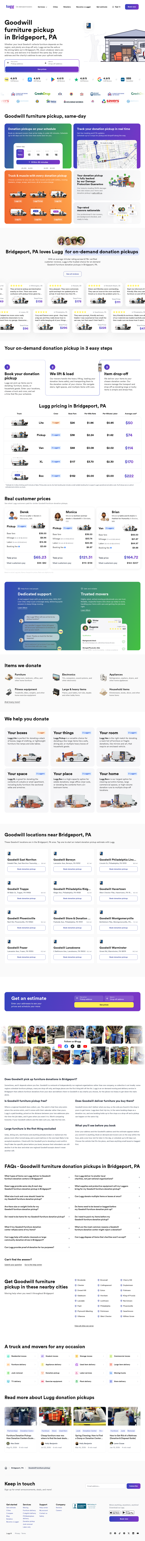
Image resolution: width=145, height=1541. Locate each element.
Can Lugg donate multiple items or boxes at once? (98, 1196)
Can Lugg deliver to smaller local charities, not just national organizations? (94, 1177)
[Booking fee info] (19, 546)
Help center (43, 1508)
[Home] (6, 1468)
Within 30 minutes (39, 162)
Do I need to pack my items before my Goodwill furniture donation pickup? (92, 1218)
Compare (9, 1513)
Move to (50, 61)
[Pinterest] (124, 1533)
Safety (41, 1516)
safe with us (97, 193)
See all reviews (72, 274)
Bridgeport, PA (17, 1468)
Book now (132, 7)
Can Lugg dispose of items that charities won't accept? (100, 1237)
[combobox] (23, 63)
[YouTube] (85, 1046)
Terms (23, 1533)
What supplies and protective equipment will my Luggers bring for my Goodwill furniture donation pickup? (101, 1187)
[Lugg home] (10, 7)
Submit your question (13, 1264)
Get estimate (102, 7)
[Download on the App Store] (114, 1512)
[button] (54, 294)
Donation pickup (29, 1521)
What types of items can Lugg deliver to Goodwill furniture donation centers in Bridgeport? (28, 1177)
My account (43, 1510)
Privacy (17, 1533)
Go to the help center (33, 1264)
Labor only (26, 1527)
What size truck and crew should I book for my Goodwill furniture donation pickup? (24, 1197)
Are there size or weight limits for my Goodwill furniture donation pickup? (22, 1208)
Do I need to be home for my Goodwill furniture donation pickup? (35, 1216)
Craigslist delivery (29, 1513)
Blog (8, 1516)
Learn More (22, 607)
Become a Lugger (12, 1522)
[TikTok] (72, 1046)
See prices (42, 69)
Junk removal (28, 1524)
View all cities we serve (84, 1326)
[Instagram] (60, 1046)
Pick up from (14, 61)
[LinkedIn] (133, 1533)
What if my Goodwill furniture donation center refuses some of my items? (23, 1228)
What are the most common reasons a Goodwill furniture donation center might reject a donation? (98, 1228)
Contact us (43, 1513)
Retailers (67, 7)
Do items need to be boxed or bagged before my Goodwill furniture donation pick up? (95, 1208)
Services (41, 7)
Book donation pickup (26, 869)
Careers (59, 1510)
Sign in (117, 7)
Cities (55, 7)
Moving (25, 1508)
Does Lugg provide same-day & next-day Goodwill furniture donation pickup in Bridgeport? (28, 1187)
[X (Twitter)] (79, 1046)
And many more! (12, 702)
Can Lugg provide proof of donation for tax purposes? (29, 1247)
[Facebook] (66, 1046)
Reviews (59, 1508)
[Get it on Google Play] (128, 1512)
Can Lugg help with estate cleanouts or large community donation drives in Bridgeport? (25, 1238)
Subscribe (133, 1486)
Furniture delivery (29, 1510)
